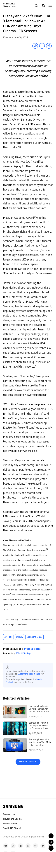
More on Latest (26, 761)
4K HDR (8, 636)
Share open (49, 46)
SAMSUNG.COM (11, 828)
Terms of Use (9, 814)
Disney (19, 636)
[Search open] (36, 6)
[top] (51, 848)
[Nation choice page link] (43, 6)
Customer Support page (29, 674)
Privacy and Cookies (12, 819)
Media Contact (10, 823)
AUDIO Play (35, 46)
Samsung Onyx (34, 636)
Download (42, 46)
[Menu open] (50, 6)
